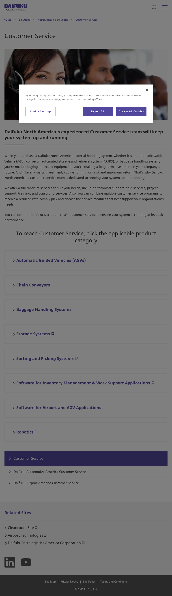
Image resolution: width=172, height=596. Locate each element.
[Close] (147, 90)
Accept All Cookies (131, 111)
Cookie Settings (40, 111)
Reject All (97, 111)
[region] (86, 104)
